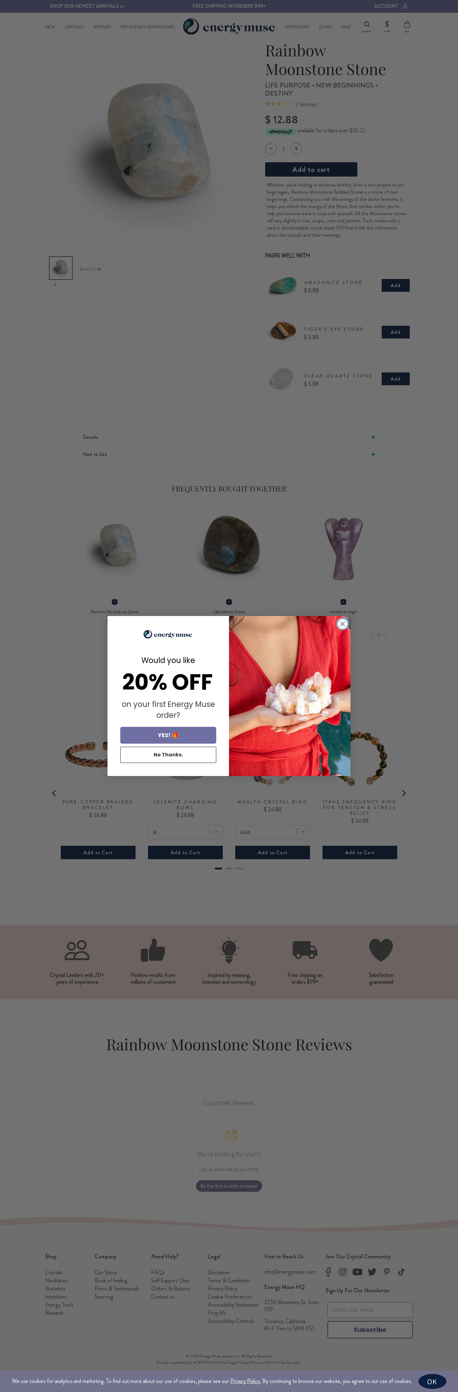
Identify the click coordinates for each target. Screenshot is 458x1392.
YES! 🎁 (168, 735)
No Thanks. (168, 754)
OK (432, 1381)
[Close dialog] (342, 623)
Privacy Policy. (245, 1381)
